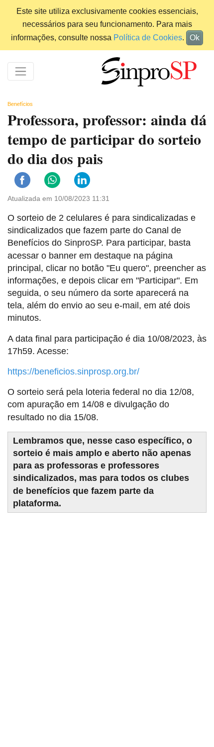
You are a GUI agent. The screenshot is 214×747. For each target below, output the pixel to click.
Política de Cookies (147, 37)
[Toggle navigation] (20, 71)
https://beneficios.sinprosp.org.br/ (73, 371)
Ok (195, 37)
